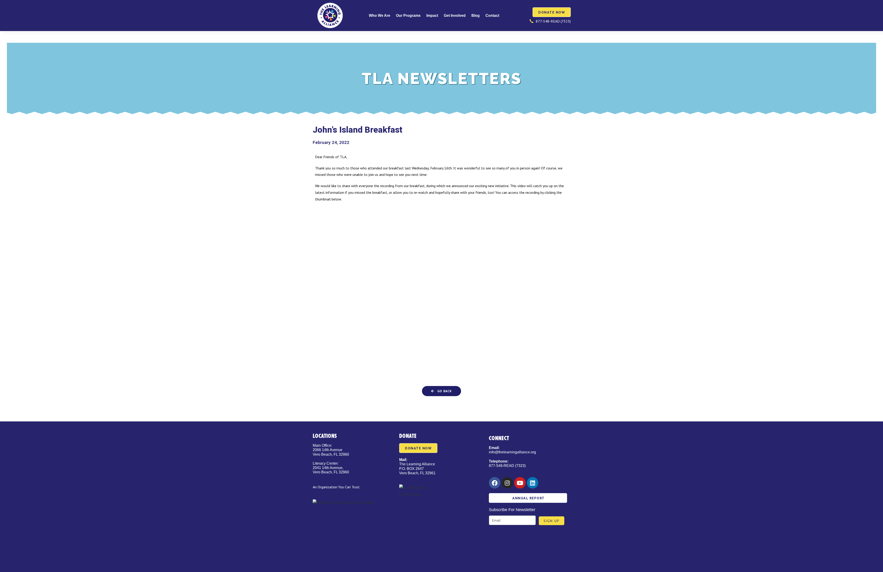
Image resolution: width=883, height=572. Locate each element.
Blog (475, 15)
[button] (441, 391)
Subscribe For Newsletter (512, 509)
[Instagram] (507, 483)
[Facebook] (494, 483)
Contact (492, 15)
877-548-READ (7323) (507, 466)
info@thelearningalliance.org (512, 452)
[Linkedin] (532, 483)
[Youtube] (520, 483)
